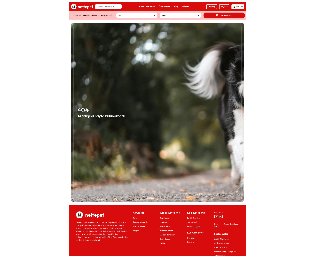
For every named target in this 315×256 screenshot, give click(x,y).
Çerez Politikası (220, 247)
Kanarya (190, 242)
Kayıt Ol (224, 6)
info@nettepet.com (231, 224)
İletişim (136, 230)
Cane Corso (165, 239)
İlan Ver (239, 6)
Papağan (191, 238)
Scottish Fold (192, 222)
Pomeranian (165, 226)
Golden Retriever (167, 234)
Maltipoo (163, 222)
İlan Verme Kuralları (141, 222)
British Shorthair (194, 218)
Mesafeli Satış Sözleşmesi (225, 251)
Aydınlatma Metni (221, 243)
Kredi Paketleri (139, 226)
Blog (135, 218)
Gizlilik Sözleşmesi (221, 239)
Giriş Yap (211, 6)
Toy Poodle (164, 218)
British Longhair (193, 226)
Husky (162, 243)
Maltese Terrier (166, 230)
